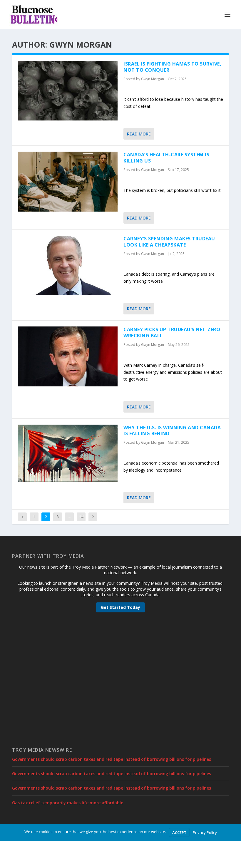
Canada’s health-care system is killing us (166, 157)
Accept (179, 832)
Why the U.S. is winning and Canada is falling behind (172, 430)
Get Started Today (120, 607)
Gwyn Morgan (152, 78)
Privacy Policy (205, 832)
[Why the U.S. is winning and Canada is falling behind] (68, 453)
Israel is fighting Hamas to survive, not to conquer (172, 67)
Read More (139, 134)
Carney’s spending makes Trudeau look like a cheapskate (169, 241)
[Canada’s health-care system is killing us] (68, 181)
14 (81, 517)
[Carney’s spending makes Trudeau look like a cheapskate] (68, 265)
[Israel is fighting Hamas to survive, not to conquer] (68, 90)
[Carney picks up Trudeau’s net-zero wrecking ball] (68, 356)
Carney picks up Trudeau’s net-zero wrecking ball (171, 332)
